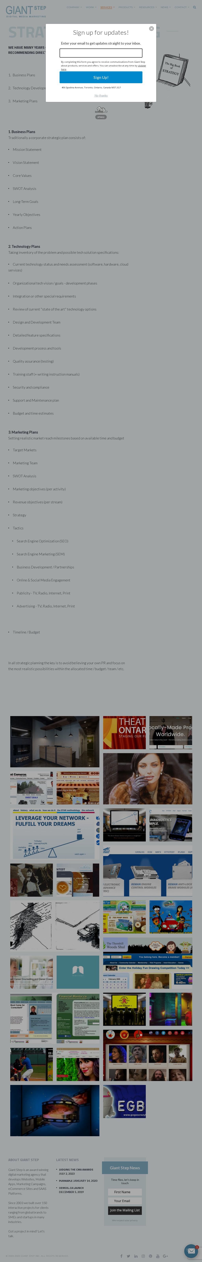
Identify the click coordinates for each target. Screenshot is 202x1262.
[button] (151, 28)
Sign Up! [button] (101, 77)
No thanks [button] (101, 95)
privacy (101, 117)
